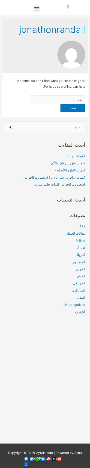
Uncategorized (74, 305)
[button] (36, 8)
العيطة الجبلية (76, 156)
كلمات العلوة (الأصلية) (70, 170)
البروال (80, 255)
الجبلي (80, 276)
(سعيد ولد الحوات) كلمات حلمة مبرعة (59, 184)
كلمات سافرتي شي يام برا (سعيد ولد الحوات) (54, 177)
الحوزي (80, 269)
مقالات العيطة (75, 233)
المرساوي (78, 290)
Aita (82, 226)
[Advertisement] (45, 382)
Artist (81, 247)
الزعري (80, 311)
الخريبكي (79, 283)
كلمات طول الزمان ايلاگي (68, 163)
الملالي (80, 297)
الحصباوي (78, 262)
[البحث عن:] (57, 100)
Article (80, 240)
